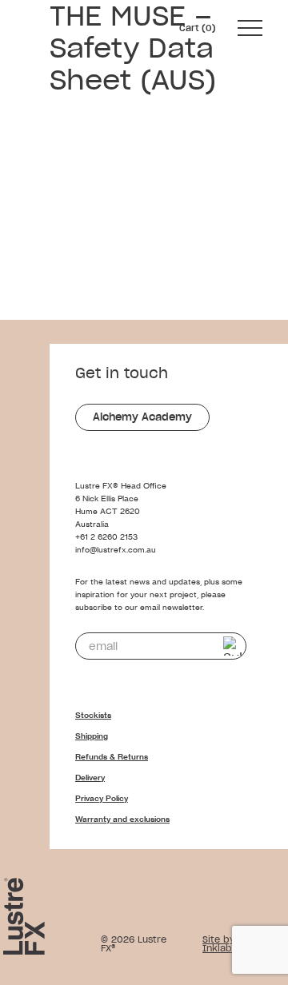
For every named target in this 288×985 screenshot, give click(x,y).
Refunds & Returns (111, 757)
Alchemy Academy (142, 417)
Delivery (90, 777)
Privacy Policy (101, 798)
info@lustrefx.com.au (115, 549)
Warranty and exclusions (122, 819)
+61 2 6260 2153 (106, 536)
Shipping (91, 736)
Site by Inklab (218, 944)
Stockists (93, 715)
